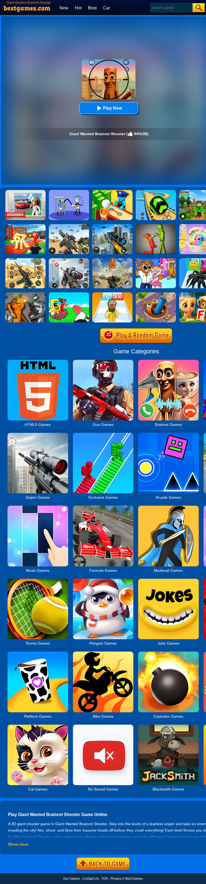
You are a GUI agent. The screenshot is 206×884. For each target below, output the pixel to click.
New (64, 8)
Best (92, 8)
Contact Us (91, 879)
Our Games (71, 879)
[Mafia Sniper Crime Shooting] (112, 226)
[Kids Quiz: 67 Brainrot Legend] (25, 226)
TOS (104, 879)
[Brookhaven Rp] (25, 192)
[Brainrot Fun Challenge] (112, 294)
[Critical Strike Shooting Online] (25, 260)
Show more (18, 844)
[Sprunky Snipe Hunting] (112, 260)
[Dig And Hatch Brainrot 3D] (69, 294)
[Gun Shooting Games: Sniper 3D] (69, 260)
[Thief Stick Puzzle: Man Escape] (69, 192)
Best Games (134, 879)
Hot (78, 8)
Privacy (116, 879)
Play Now (112, 108)
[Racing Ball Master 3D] (156, 192)
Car (106, 8)
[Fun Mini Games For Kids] (156, 260)
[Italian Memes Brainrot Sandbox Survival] (25, 294)
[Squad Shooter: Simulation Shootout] (69, 226)
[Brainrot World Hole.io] (156, 294)
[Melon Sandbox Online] (156, 226)
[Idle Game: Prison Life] (112, 192)
